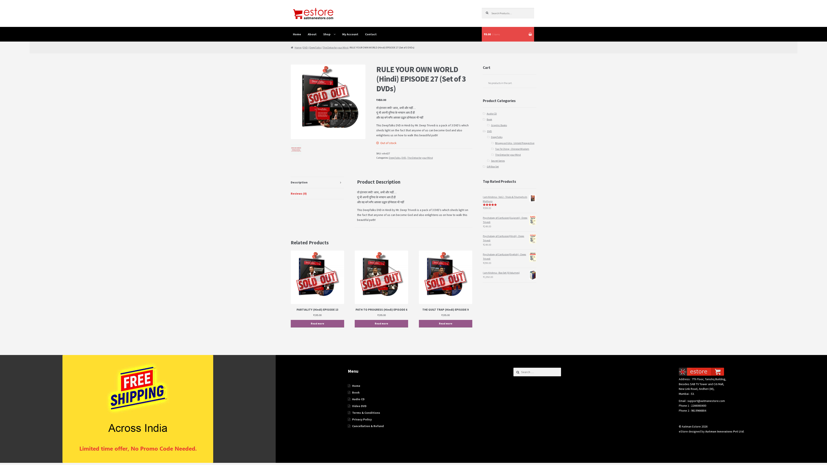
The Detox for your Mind (335, 47)
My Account (350, 34)
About (312, 34)
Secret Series (498, 160)
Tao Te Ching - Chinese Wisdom (512, 148)
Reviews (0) (299, 193)
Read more (317, 323)
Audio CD (492, 113)
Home (297, 34)
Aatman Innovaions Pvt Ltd (724, 431)
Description (299, 182)
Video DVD (359, 406)
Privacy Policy (362, 419)
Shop (327, 34)
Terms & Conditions (366, 413)
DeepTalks (315, 47)
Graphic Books (499, 125)
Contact (371, 34)
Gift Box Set (493, 166)
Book (489, 119)
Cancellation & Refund (368, 426)
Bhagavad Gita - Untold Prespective (514, 143)
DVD (305, 47)
